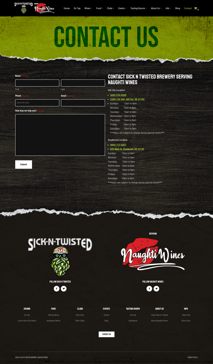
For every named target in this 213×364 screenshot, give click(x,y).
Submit (23, 164)
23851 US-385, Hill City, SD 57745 (127, 99)
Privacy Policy (193, 357)
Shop (177, 8)
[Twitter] (64, 289)
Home (67, 8)
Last (63, 89)
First (17, 89)
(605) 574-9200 (118, 95)
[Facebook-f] (56, 289)
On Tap (77, 8)
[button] (91, 8)
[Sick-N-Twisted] (35, 8)
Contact (188, 8)
